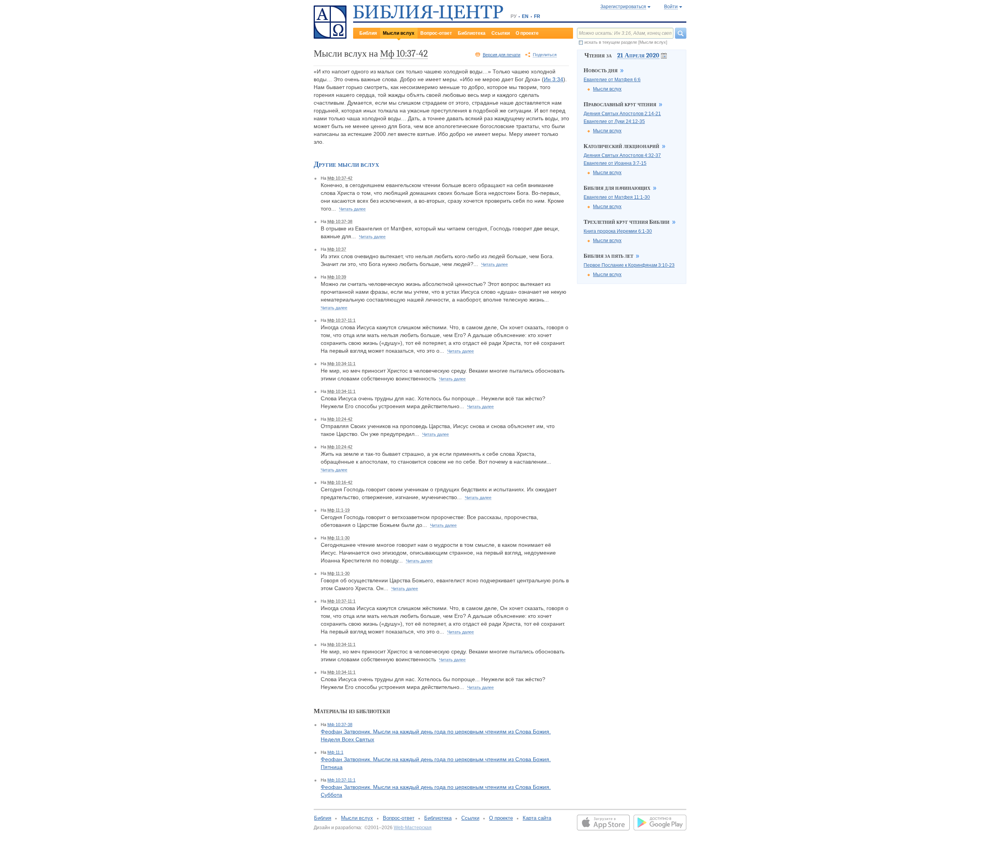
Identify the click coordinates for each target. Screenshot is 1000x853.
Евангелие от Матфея (612, 79)
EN (525, 16)
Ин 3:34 (553, 79)
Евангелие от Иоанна (615, 163)
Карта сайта (537, 818)
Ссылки (500, 33)
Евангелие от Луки (614, 121)
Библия (368, 33)
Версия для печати (501, 54)
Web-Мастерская (413, 827)
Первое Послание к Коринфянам (629, 265)
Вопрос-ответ (436, 33)
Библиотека (472, 33)
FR (537, 16)
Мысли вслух (398, 33)
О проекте (527, 33)
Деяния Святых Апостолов (622, 113)
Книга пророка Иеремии (618, 231)
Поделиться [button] (545, 54)
